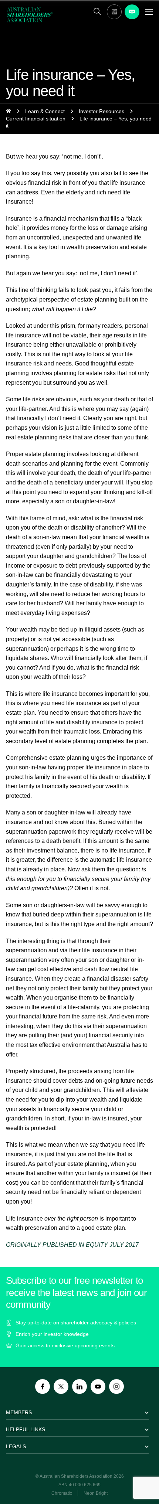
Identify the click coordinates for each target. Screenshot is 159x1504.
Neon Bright (96, 1493)
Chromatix (61, 1493)
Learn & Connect (45, 111)
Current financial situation (35, 119)
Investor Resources (101, 111)
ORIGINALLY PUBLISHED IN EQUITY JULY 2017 (72, 1245)
